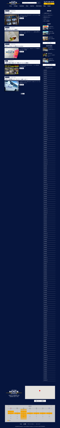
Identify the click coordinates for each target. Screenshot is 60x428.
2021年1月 (45, 206)
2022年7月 (45, 170)
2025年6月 (45, 98)
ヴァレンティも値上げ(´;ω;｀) (48, 15)
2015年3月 (45, 349)
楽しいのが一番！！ (9, 12)
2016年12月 (45, 306)
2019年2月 (45, 253)
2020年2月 (45, 229)
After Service (39, 6)
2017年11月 (45, 284)
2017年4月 (45, 298)
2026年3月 (45, 80)
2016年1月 (45, 329)
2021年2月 (45, 204)
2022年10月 (45, 163)
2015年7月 (45, 341)
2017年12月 (45, 282)
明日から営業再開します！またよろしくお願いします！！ (16, 79)
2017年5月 (45, 296)
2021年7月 (45, 194)
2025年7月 (45, 96)
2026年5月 (45, 76)
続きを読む (21, 18)
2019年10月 (45, 237)
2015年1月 (45, 353)
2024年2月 (45, 131)
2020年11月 (45, 210)
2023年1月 (45, 157)
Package (15, 6)
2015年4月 (45, 347)
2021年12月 (45, 184)
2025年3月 (45, 104)
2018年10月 (45, 261)
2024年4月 (45, 127)
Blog (44, 6)
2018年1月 (45, 280)
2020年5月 (45, 223)
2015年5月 (45, 345)
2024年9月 (45, 117)
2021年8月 (45, 192)
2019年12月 (45, 233)
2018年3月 (45, 276)
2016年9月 (45, 312)
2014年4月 (45, 371)
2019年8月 (45, 241)
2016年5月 (45, 320)
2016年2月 (45, 327)
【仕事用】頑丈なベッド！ (48, 13)
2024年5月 (45, 125)
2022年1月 (45, 182)
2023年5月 (45, 149)
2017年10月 (45, 286)
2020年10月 (45, 212)
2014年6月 (45, 367)
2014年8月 (45, 363)
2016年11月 (45, 308)
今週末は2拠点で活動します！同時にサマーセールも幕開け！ (17, 62)
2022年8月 (45, 168)
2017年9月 (45, 288)
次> (23, 93)
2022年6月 (45, 172)
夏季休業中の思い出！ (47, 17)
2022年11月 (45, 161)
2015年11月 (45, 333)
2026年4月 (45, 78)
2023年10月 (45, 139)
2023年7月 (45, 145)
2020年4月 (45, 225)
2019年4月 (45, 249)
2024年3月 (45, 129)
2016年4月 (45, 322)
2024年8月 (45, 119)
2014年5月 (45, 369)
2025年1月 (45, 108)
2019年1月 (45, 255)
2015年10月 (45, 335)
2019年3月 (45, 251)
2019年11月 (45, 235)
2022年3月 (45, 178)
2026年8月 (45, 70)
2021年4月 (45, 200)
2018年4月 (45, 274)
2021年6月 (45, 196)
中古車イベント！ (46, 19)
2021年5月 (45, 198)
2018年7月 (45, 267)
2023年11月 (45, 137)
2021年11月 (45, 186)
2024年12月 (45, 110)
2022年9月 (45, 165)
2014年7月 (45, 365)
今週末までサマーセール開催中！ (11, 29)
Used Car (32, 6)
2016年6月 (45, 318)
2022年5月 (45, 174)
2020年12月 (45, 208)
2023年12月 (45, 135)
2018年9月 (45, 263)
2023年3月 (45, 153)
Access (49, 6)
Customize (22, 6)
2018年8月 (45, 265)
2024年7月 (45, 121)
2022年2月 (45, 180)
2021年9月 (45, 190)
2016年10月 (45, 310)
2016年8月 (45, 314)
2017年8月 (45, 290)
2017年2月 (45, 302)
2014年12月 (45, 355)
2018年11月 (45, 259)
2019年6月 (45, 245)
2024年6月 (45, 123)
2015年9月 (45, 337)
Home (10, 6)
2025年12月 (45, 86)
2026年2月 (45, 82)
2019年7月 (45, 243)
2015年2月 (45, 351)
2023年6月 (45, 147)
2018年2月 (45, 278)
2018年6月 (45, 269)
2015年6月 (45, 343)
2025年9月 (45, 92)
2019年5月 (45, 247)
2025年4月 (45, 102)
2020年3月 (45, 227)
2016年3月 (45, 325)
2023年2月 (45, 155)
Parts (27, 6)
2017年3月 (45, 300)
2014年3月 (45, 373)
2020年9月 (45, 214)
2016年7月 (45, 316)
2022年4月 (45, 176)
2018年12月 (45, 257)
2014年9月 (45, 361)
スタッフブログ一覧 (49, 64)
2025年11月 (45, 88)
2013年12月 (45, 380)
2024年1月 (45, 133)
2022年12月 (45, 159)
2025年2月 (45, 106)
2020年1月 (45, 231)
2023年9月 (45, 141)
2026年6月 (45, 74)
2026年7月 (45, 72)
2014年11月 (45, 357)
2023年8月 (45, 143)
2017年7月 (45, 292)
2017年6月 (45, 294)
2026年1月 (45, 84)
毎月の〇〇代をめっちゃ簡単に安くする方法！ (14, 46)
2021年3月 (45, 202)
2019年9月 (45, 239)
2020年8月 (45, 216)
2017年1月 (45, 304)
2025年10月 (45, 90)
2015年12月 (45, 331)
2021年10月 (45, 188)
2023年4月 (45, 151)
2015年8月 (45, 339)
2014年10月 (45, 359)
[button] (49, 2)
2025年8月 (45, 94)
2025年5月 (45, 100)
